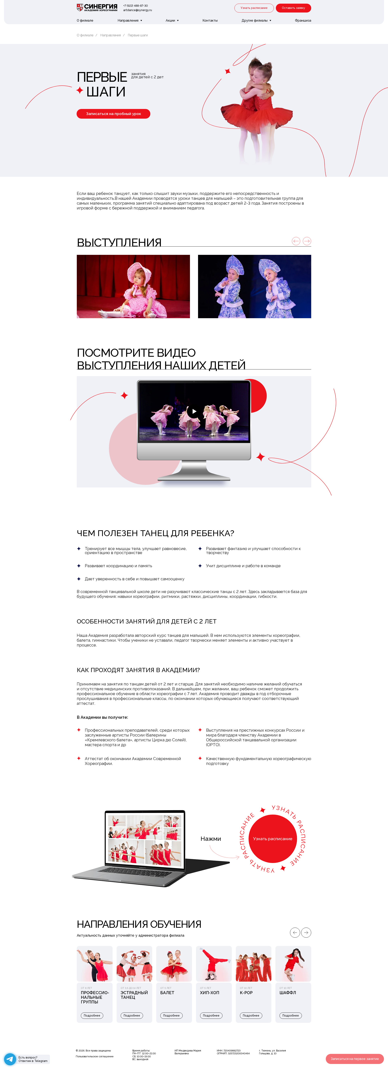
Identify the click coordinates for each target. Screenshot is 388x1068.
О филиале (85, 20)
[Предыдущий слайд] (295, 933)
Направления (110, 35)
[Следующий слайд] (306, 933)
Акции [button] (171, 20)
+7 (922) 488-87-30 (135, 5)
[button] (254, 8)
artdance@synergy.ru (137, 10)
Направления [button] (128, 20)
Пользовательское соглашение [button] (95, 1056)
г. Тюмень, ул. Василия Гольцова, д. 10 (272, 1052)
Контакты (210, 20)
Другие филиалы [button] (255, 20)
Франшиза (303, 20)
